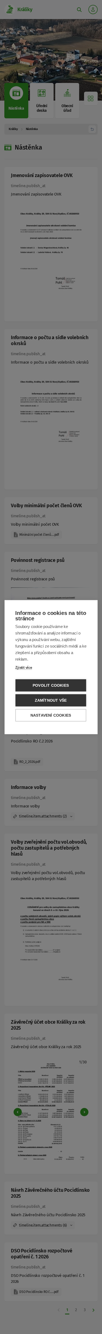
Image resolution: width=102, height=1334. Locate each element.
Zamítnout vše (51, 700)
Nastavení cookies (50, 715)
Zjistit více (23, 667)
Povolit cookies (51, 685)
